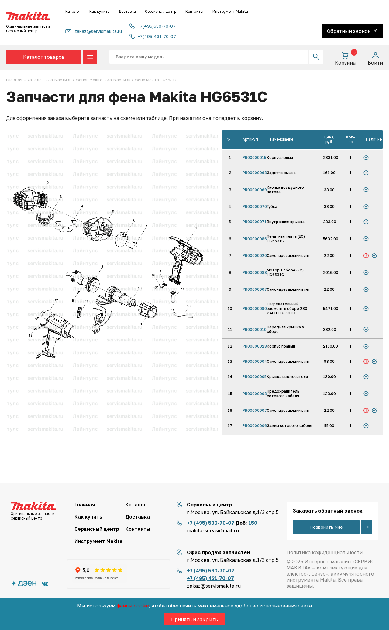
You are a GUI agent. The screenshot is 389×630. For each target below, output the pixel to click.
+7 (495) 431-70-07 (210, 578)
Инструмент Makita (230, 11)
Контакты (194, 11)
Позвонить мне (326, 527)
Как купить (99, 11)
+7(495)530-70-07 (157, 26)
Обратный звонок (349, 31)
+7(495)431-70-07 (157, 36)
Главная (84, 505)
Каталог (72, 11)
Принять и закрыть (194, 619)
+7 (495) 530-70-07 (210, 523)
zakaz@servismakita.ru (98, 31)
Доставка (127, 11)
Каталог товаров (44, 57)
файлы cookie (133, 606)
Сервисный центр (160, 11)
